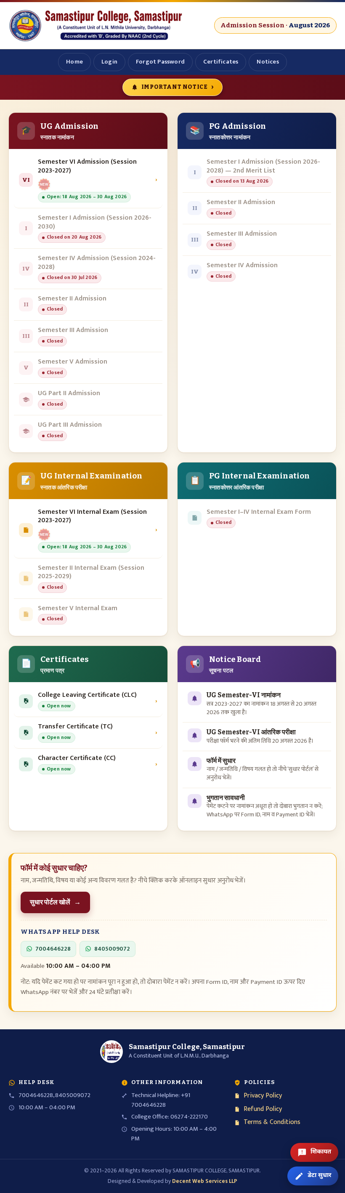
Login (109, 61)
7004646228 (53, 949)
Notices (268, 61)
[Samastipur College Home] (96, 25)
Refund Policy (263, 1109)
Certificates (220, 61)
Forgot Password (160, 61)
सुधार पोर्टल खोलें (55, 902)
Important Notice (177, 86)
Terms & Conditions (272, 1122)
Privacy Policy (263, 1096)
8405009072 (112, 949)
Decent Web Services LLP (204, 1181)
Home (74, 61)
